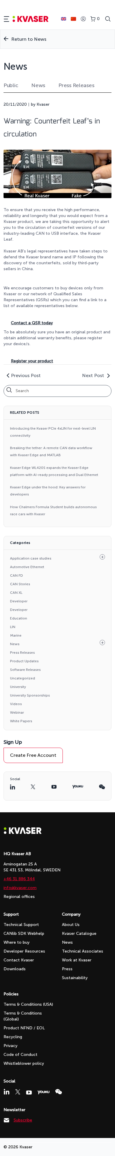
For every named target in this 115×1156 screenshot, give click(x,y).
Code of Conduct (20, 1054)
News (38, 85)
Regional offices (19, 896)
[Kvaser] (23, 832)
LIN (12, 627)
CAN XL (16, 593)
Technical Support (21, 924)
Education (18, 618)
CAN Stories (20, 584)
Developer (18, 601)
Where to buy (16, 942)
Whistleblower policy (24, 1063)
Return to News (28, 39)
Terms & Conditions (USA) (28, 1004)
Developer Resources (24, 951)
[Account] (83, 19)
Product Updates (24, 661)
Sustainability (75, 977)
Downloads (15, 968)
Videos (16, 704)
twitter (33, 786)
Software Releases (25, 670)
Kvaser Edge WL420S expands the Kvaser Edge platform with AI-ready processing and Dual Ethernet (54, 471)
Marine (16, 635)
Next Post (93, 375)
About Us (71, 924)
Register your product (32, 360)
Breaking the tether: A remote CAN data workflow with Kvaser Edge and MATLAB (51, 451)
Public (11, 85)
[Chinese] (73, 19)
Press (67, 968)
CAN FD (16, 575)
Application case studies (30, 558)
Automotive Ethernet (27, 567)
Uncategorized (22, 678)
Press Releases (76, 85)
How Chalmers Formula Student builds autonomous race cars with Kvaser (53, 510)
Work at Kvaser (76, 960)
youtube (54, 787)
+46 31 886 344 (19, 878)
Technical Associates (82, 951)
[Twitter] (17, 1092)
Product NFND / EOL (24, 1028)
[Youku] (43, 1092)
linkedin (12, 787)
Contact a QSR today (32, 322)
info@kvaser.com (20, 887)
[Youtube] (29, 1092)
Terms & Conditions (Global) (23, 1016)
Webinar (17, 712)
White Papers (21, 721)
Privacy (10, 1045)
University (18, 687)
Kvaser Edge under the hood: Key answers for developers (48, 490)
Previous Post (26, 375)
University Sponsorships (30, 695)
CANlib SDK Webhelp (24, 933)
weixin (102, 787)
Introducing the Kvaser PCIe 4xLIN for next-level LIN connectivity (53, 432)
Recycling (13, 1036)
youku (77, 787)
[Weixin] (58, 1092)
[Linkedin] (6, 1092)
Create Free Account (33, 755)
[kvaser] (30, 19)
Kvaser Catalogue (79, 933)
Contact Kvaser (19, 960)
